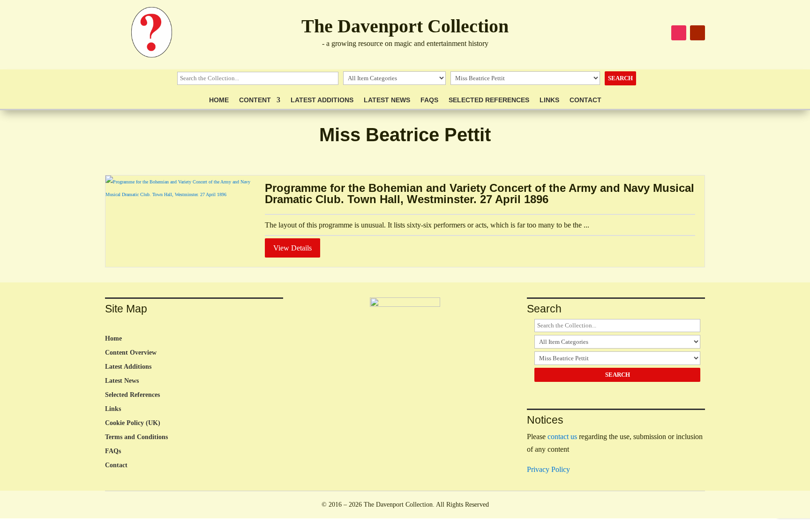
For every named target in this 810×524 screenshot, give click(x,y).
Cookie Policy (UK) (132, 423)
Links (549, 100)
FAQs (429, 100)
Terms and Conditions (136, 437)
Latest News (387, 100)
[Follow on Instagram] (678, 32)
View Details (292, 248)
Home (219, 100)
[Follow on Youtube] (697, 32)
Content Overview (131, 352)
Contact (585, 100)
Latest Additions (322, 100)
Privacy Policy (548, 469)
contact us (562, 436)
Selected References (489, 100)
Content (255, 100)
